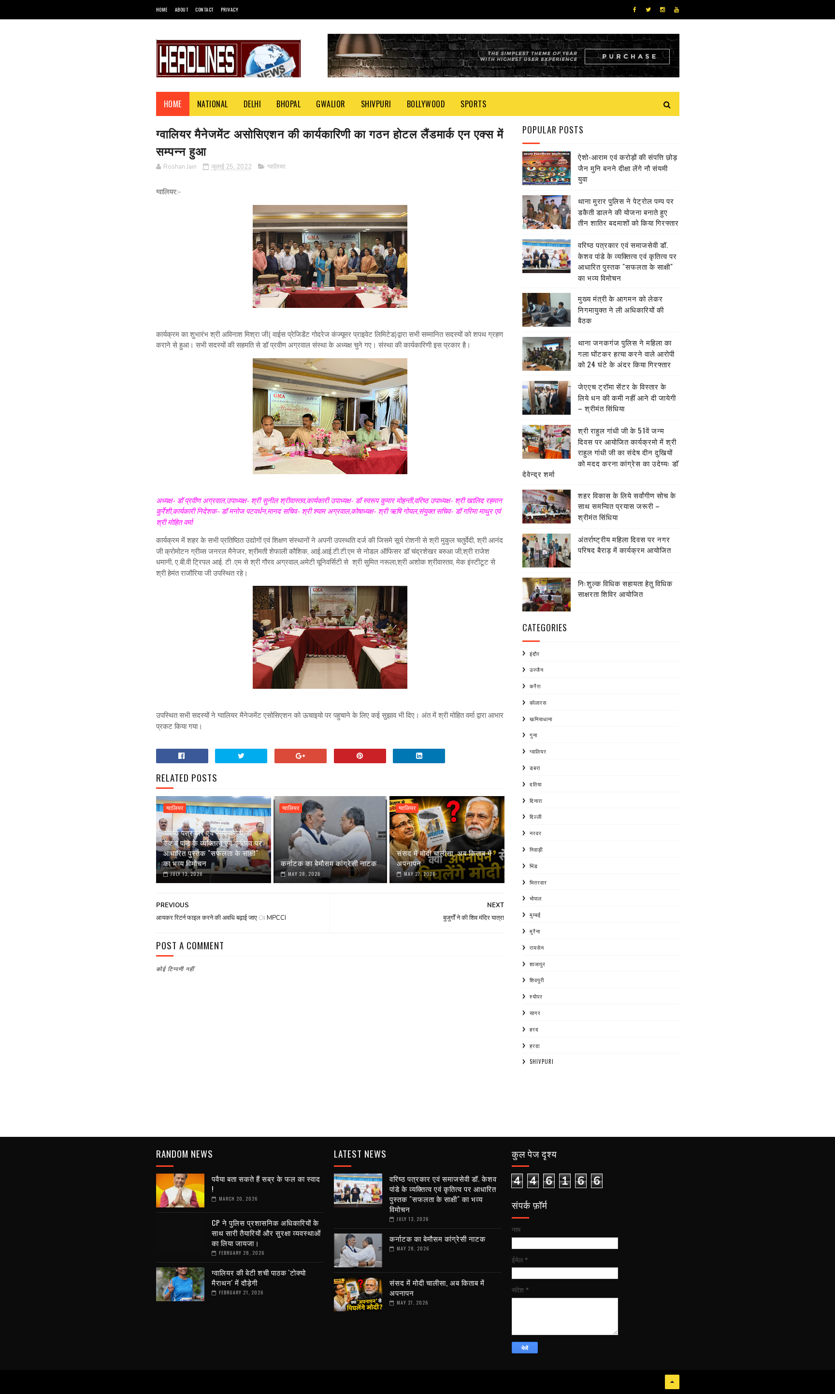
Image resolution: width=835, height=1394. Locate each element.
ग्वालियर (276, 166)
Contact (204, 9)
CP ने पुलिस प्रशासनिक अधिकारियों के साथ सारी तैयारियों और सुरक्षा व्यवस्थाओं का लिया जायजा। (266, 1232)
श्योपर (536, 996)
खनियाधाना (541, 719)
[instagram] (662, 9)
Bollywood (426, 104)
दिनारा (536, 800)
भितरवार (538, 882)
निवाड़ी (536, 849)
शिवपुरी (537, 980)
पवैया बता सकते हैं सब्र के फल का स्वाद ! (266, 1183)
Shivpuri (376, 104)
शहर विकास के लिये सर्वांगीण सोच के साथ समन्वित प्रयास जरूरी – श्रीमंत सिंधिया (627, 506)
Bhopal (288, 104)
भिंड (534, 866)
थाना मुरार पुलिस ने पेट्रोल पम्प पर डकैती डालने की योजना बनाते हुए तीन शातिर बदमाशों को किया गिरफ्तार (628, 211)
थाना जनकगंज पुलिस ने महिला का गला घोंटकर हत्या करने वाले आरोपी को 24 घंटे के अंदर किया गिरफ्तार (626, 353)
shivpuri (542, 1061)
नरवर (536, 833)
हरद (534, 1029)
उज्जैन (537, 669)
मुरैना (535, 931)
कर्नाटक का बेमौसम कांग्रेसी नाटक (329, 862)
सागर (535, 1012)
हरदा (535, 1045)
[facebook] (635, 9)
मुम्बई (535, 914)
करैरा (535, 686)
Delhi (252, 104)
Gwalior (331, 104)
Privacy (230, 9)
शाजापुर (538, 964)
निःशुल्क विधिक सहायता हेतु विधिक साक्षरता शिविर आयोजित (625, 588)
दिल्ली (536, 816)
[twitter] (648, 9)
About (181, 9)
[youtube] (676, 9)
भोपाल (536, 898)
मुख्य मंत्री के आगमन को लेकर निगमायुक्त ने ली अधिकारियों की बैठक (621, 309)
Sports (473, 104)
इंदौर (535, 653)
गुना (533, 735)
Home (162, 9)
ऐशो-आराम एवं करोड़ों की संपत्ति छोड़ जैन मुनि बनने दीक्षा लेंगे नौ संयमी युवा (627, 167)
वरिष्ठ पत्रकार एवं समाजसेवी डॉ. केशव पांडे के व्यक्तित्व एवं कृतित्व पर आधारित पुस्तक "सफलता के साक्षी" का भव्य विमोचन (212, 847)
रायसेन (537, 947)
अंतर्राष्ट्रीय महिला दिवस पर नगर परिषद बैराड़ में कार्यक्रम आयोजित (624, 544)
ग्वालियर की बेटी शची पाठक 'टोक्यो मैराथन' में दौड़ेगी (259, 1277)
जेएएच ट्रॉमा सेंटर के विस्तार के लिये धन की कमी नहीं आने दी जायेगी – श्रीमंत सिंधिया (627, 397)
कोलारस (538, 702)
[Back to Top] (672, 1382)
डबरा (535, 767)
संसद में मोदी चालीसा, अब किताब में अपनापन (444, 857)
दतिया (536, 784)
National (212, 104)
